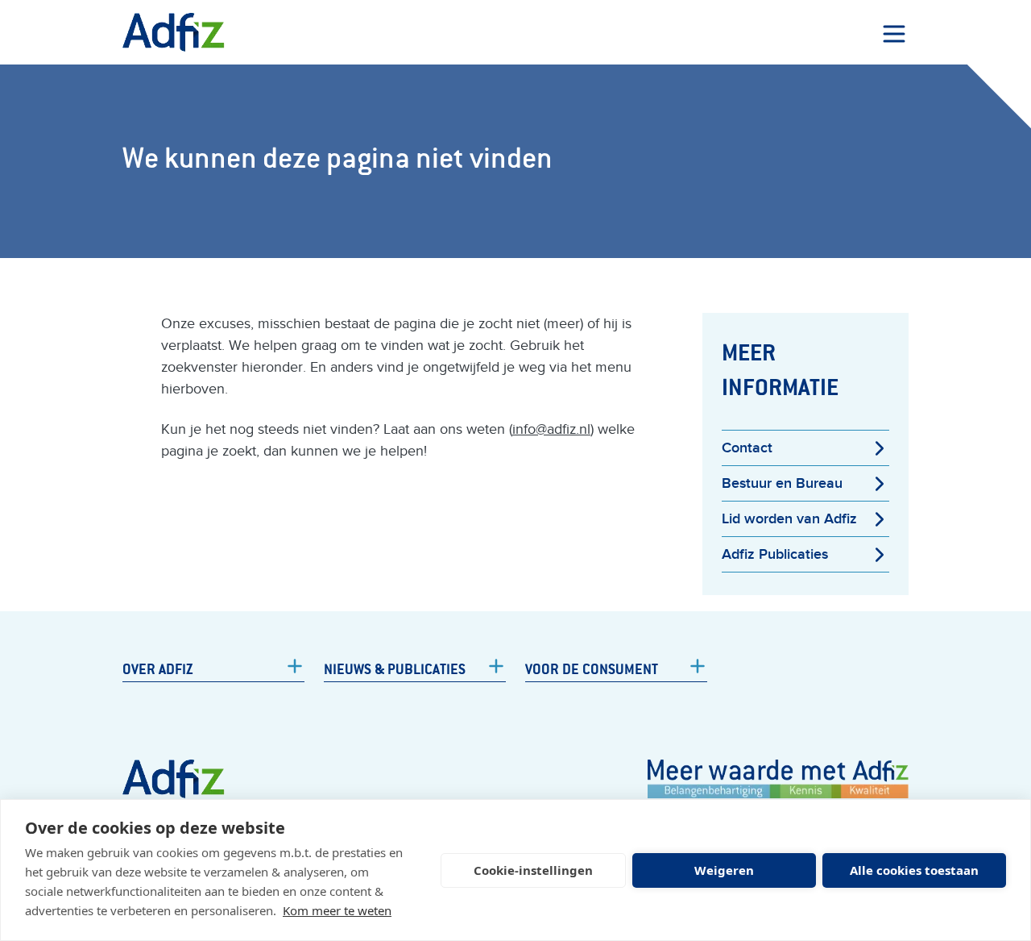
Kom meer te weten (337, 910)
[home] (173, 32)
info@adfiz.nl (551, 429)
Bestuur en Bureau (782, 483)
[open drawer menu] (894, 34)
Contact (747, 447)
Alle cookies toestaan (914, 870)
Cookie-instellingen (533, 870)
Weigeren (724, 870)
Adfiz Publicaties (775, 554)
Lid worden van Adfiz (789, 518)
